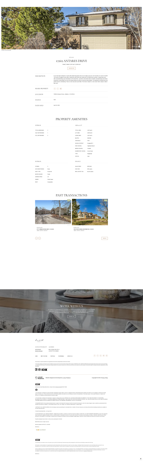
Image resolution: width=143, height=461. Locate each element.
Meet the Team (44, 356)
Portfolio (52, 356)
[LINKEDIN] (101, 356)
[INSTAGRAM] (98, 356)
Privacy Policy (104, 377)
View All (104, 238)
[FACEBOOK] (95, 356)
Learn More (37, 366)
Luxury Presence (66, 377)
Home (36, 356)
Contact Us (69, 356)
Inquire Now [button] (71, 68)
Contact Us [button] (71, 316)
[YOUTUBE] (104, 356)
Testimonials (61, 356)
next (8, 46)
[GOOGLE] (107, 356)
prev (5, 46)
